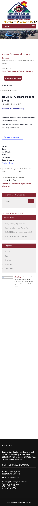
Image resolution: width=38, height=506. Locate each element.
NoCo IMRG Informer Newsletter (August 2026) (18, 232)
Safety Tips (8, 264)
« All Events (7, 85)
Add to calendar (13, 137)
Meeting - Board (7, 163)
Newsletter (8, 260)
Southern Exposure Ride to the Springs (16, 236)
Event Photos (9, 252)
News (6, 256)
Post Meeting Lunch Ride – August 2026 (17, 228)
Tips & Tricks (9, 268)
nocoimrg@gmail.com (12, 477)
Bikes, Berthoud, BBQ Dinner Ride (15, 224)
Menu (7, 26)
